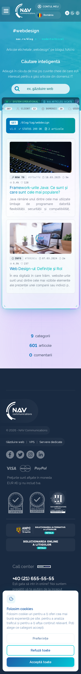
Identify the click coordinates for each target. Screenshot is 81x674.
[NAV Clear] (77, 13)
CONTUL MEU (51, 6)
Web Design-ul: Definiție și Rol (36, 268)
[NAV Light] (67, 13)
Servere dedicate (51, 442)
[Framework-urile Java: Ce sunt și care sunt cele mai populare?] (40, 157)
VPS (32, 442)
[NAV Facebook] (10, 455)
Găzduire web (15, 442)
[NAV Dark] (72, 13)
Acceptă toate (40, 662)
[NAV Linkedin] (40, 455)
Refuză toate (40, 650)
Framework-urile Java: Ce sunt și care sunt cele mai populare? (39, 190)
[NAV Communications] (25, 11)
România (48, 15)
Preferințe (40, 638)
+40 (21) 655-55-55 (33, 578)
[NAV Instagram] (30, 455)
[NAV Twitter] (20, 455)
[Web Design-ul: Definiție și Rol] (40, 238)
